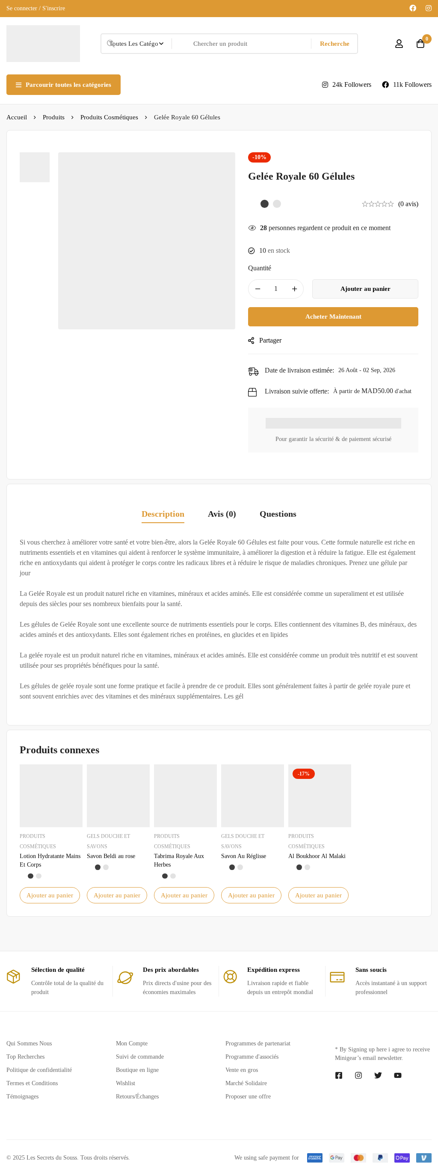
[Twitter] (378, 1075)
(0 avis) (408, 203)
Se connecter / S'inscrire (35, 8)
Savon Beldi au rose (111, 856)
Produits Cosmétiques (109, 117)
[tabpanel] (219, 619)
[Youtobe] (398, 1075)
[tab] (163, 514)
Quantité (259, 268)
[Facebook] (413, 8)
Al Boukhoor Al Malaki (317, 856)
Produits (54, 117)
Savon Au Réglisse (243, 856)
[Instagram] (428, 8)
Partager (270, 340)
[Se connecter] (399, 43)
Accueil (16, 117)
